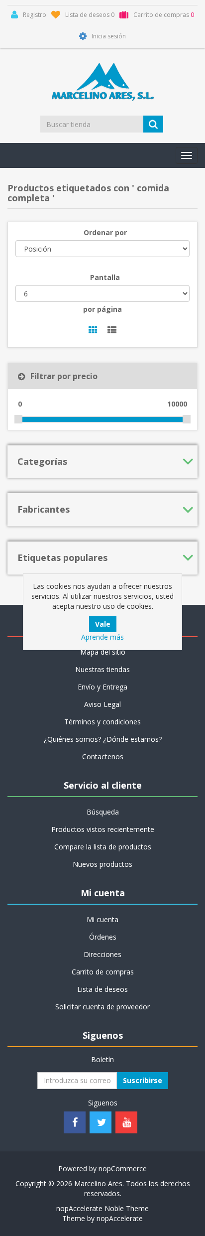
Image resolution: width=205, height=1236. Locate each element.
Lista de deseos (102, 989)
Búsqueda (103, 812)
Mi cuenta (102, 919)
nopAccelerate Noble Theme (102, 1208)
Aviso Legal (102, 704)
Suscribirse (142, 1080)
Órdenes (102, 937)
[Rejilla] (93, 331)
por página (102, 309)
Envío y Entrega (102, 686)
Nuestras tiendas (102, 669)
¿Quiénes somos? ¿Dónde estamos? (103, 739)
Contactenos (102, 756)
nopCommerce (123, 1168)
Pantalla (105, 277)
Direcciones (102, 954)
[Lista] (111, 331)
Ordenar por (105, 232)
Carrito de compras (103, 971)
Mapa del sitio (102, 652)
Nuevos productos (102, 864)
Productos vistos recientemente (102, 829)
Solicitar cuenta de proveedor (102, 1006)
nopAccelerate (120, 1218)
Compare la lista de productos (102, 846)
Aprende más (102, 637)
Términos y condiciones (102, 721)
